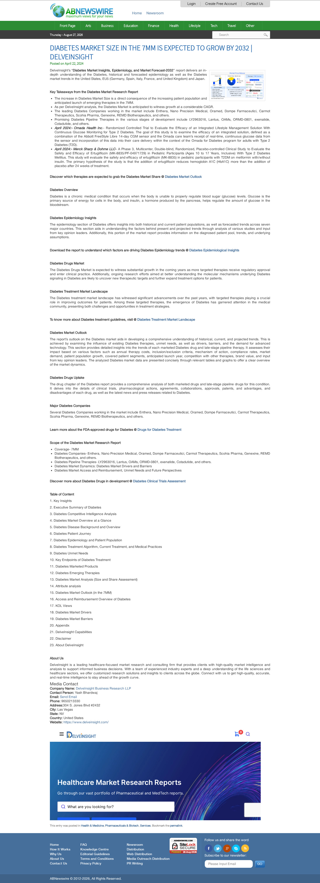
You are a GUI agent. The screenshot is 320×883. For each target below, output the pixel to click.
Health (174, 25)
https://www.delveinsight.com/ (86, 722)
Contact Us (254, 4)
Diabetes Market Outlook (183, 176)
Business (107, 25)
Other (250, 25)
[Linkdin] (227, 848)
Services (145, 825)
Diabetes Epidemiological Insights (214, 250)
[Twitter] (218, 848)
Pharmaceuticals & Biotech (122, 825)
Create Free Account (221, 4)
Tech (214, 25)
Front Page (67, 25)
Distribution (135, 849)
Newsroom (155, 13)
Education (131, 25)
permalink (176, 825)
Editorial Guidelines (95, 854)
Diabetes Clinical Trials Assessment (159, 481)
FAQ (83, 844)
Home (137, 13)
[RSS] (245, 848)
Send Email (68, 697)
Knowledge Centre (94, 849)
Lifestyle (195, 25)
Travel (231, 25)
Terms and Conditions (97, 859)
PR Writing (135, 863)
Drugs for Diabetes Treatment (159, 429)
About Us (57, 859)
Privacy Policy (90, 863)
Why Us (55, 854)
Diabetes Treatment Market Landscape (166, 319)
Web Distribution (139, 854)
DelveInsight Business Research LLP (103, 688)
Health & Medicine (92, 825)
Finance (153, 25)
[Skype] (236, 848)
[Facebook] (208, 848)
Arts (88, 25)
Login (191, 4)
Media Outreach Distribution (148, 859)
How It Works (60, 849)
